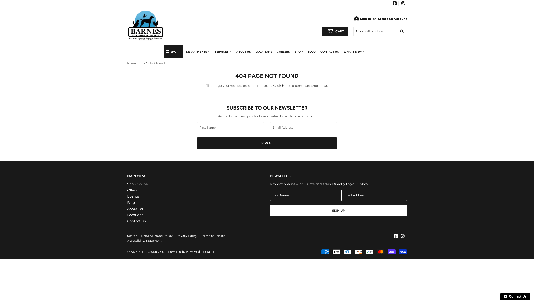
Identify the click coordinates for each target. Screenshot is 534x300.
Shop (174, 51)
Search (132, 236)
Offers (132, 190)
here (286, 86)
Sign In (365, 18)
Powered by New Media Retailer (191, 251)
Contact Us (329, 51)
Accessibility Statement (144, 240)
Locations (264, 51)
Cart (339, 31)
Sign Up (267, 143)
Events (133, 196)
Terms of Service (213, 236)
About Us (243, 51)
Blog (312, 51)
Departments (197, 51)
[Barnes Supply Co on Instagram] (403, 3)
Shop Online (137, 184)
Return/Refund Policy (157, 236)
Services (222, 51)
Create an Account (392, 18)
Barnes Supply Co (151, 251)
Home (131, 63)
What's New (353, 51)
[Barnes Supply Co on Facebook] (395, 3)
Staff (299, 51)
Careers (283, 51)
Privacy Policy (186, 236)
